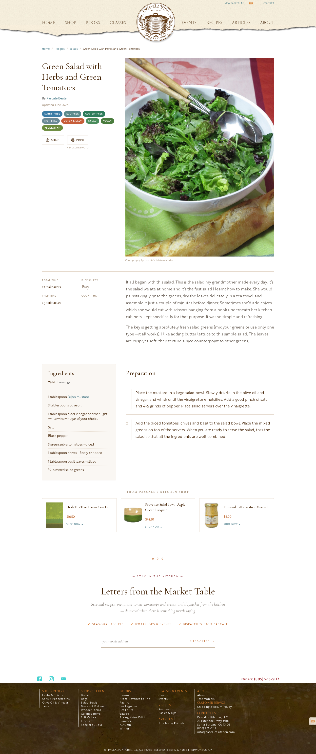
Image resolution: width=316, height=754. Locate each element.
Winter (124, 728)
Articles (165, 719)
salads (74, 48)
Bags (84, 699)
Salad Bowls (89, 702)
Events (163, 699)
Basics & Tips (167, 713)
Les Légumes (129, 706)
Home (46, 48)
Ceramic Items (91, 713)
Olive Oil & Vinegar (55, 702)
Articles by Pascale (171, 723)
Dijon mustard (78, 397)
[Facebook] (39, 679)
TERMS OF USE (177, 750)
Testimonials (206, 699)
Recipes (60, 48)
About (202, 691)
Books (85, 695)
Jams (45, 706)
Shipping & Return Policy (214, 706)
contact (268, 3)
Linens (85, 721)
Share (55, 140)
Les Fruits (126, 710)
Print (80, 140)
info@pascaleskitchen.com (216, 732)
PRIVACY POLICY (201, 750)
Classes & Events (172, 691)
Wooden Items (91, 710)
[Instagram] (51, 679)
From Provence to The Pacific (135, 700)
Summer (125, 721)
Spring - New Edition (134, 717)
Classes (163, 695)
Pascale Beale (56, 98)
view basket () (234, 3)
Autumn (125, 725)
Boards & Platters (93, 706)
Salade (124, 713)
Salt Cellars (88, 717)
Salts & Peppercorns (56, 699)
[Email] (63, 679)
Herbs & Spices (52, 695)
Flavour (125, 695)
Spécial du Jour (91, 725)
